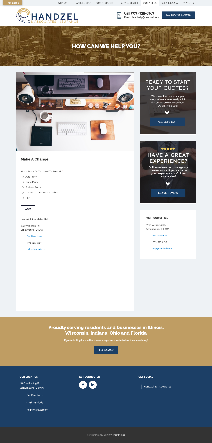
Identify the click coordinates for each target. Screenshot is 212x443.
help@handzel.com (36, 249)
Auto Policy (31, 177)
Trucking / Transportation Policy (41, 193)
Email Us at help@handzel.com (141, 17)
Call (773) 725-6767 (139, 13)
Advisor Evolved (118, 435)
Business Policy (33, 187)
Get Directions (34, 236)
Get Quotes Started (178, 15)
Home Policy (31, 182)
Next (28, 209)
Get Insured (106, 350)
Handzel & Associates (157, 386)
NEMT (28, 198)
